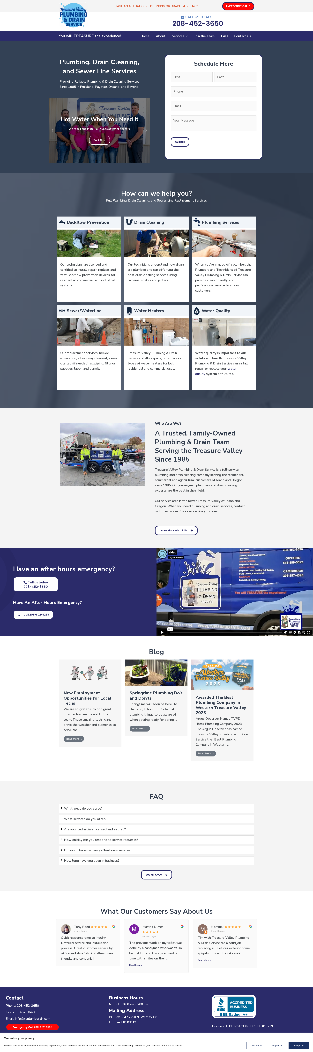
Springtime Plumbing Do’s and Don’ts (156, 695)
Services (178, 36)
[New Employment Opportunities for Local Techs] (90, 672)
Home (144, 36)
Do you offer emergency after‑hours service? (97, 850)
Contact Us (242, 36)
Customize (256, 1045)
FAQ (224, 36)
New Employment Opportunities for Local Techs (87, 698)
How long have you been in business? (91, 860)
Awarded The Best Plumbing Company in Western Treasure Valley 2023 (221, 705)
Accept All (298, 1045)
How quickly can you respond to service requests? (101, 840)
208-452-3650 (28, 1005)
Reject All (277, 1045)
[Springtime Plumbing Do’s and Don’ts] (156, 672)
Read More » (135, 965)
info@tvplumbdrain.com (32, 1018)
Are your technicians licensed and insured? (95, 829)
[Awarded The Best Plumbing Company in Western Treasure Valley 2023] (222, 674)
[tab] (156, 808)
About (160, 36)
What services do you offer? (85, 819)
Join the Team (204, 36)
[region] (156, 1042)
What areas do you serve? (83, 808)
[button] (238, 6)
